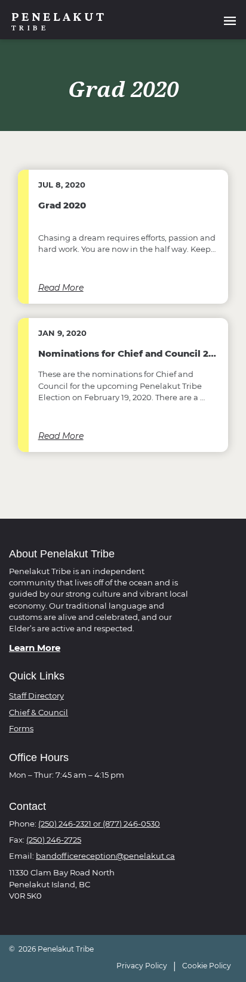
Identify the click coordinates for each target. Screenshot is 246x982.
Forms (21, 728)
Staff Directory (36, 695)
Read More (61, 287)
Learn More (34, 648)
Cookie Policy (206, 966)
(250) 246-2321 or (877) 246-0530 (99, 823)
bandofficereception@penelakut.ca (105, 856)
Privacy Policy (141, 966)
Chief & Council (38, 712)
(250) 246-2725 (53, 840)
